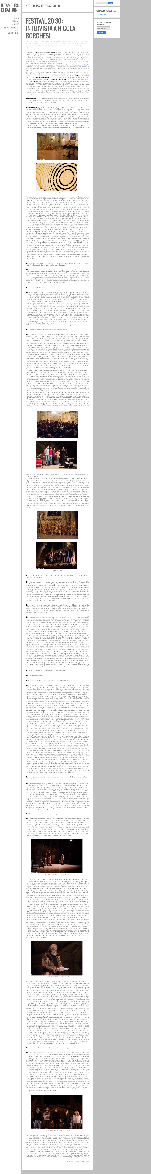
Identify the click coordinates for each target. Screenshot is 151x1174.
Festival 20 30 (79, 41)
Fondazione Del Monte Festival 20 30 (43, 43)
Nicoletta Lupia (40, 41)
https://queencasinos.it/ (81, 65)
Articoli (15, 21)
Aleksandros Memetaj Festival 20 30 (65, 41)
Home (16, 18)
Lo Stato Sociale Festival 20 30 (48, 45)
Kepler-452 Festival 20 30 (32, 45)
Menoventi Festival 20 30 (64, 45)
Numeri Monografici (13, 32)
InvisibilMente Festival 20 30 (78, 43)
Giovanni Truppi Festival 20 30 (62, 43)
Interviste (49, 41)
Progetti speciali (11, 27)
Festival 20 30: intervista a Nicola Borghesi (50, 28)
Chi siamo (15, 24)
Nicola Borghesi (76, 45)
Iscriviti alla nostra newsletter (104, 23)
